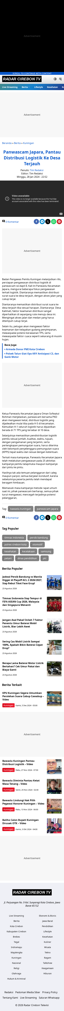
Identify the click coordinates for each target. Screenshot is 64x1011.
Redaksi (8, 992)
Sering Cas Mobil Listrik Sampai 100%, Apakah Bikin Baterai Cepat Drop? (22, 645)
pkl (44, 558)
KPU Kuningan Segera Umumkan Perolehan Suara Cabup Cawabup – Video (23, 696)
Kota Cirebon (16, 926)
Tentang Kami (10, 997)
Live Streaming (10, 87)
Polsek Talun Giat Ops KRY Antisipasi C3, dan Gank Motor (31, 355)
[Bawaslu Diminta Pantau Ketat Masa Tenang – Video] (54, 786)
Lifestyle (38, 87)
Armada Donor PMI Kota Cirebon (25, 349)
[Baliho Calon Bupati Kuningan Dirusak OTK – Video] (54, 825)
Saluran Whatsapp (49, 997)
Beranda (7, 143)
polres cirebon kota (15, 544)
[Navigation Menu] (60, 79)
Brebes (16, 936)
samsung (46, 551)
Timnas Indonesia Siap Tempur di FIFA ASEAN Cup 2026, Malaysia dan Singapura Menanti (22, 602)
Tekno (47, 952)
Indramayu (16, 947)
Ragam (47, 957)
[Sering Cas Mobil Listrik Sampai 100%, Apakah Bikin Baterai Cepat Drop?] (54, 647)
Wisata (47, 947)
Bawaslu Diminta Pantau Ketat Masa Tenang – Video (21, 782)
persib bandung (39, 537)
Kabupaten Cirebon (16, 931)
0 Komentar (12, 221)
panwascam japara (47, 508)
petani (8, 558)
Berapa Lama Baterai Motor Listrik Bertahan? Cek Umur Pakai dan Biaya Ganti (23, 666)
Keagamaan (48, 968)
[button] (26, 87)
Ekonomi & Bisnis (47, 915)
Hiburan (47, 973)
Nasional (16, 963)
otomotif (37, 544)
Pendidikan (47, 926)
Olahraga (16, 973)
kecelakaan (28, 551)
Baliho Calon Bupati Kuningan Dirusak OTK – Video (20, 821)
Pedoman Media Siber (27, 992)
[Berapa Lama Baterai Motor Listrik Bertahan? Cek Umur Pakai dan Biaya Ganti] (54, 668)
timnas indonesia (14, 537)
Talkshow (47, 963)
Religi (16, 968)
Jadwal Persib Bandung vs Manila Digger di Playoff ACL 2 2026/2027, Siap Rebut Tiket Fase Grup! (22, 580)
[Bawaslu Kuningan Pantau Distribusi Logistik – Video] (54, 766)
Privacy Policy (49, 992)
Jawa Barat (47, 921)
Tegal (16, 942)
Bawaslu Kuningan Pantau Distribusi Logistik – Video (18, 762)
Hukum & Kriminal (16, 978)
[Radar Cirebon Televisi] (22, 79)
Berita (25, 87)
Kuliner (47, 942)
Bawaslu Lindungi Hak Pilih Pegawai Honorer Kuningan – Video (23, 802)
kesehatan (10, 551)
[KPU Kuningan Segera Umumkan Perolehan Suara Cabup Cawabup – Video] (54, 698)
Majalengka (16, 952)
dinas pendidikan (27, 558)
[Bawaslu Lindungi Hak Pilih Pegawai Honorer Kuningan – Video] (54, 806)
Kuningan (28, 143)
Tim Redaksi (36, 170)
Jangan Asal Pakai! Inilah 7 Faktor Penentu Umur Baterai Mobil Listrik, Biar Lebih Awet (22, 623)
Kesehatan (52, 87)
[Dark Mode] (55, 79)
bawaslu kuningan (20, 508)
